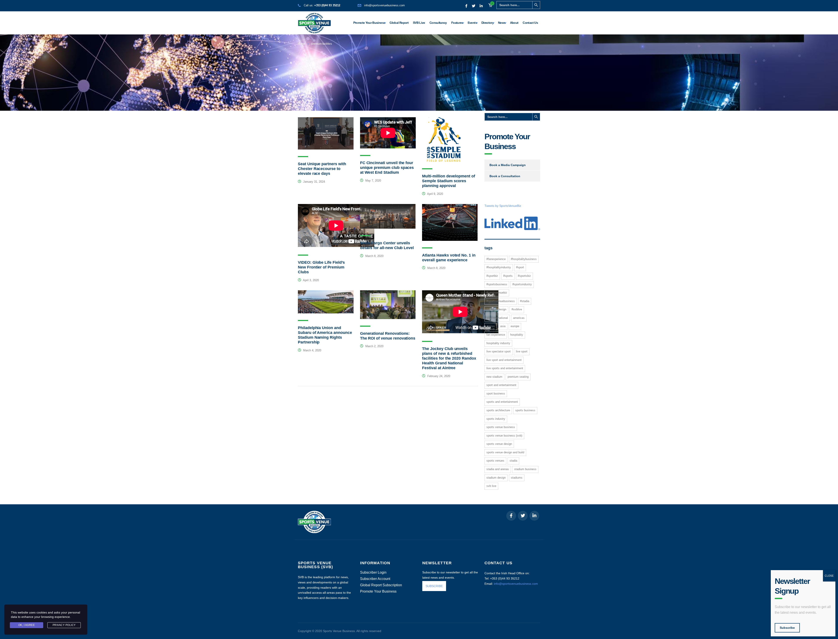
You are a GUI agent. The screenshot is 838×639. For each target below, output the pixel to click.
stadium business (525, 469)
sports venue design (499, 443)
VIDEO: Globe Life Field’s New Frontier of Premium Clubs (321, 267)
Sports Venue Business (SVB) (504, 435)
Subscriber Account (375, 579)
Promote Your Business (369, 22)
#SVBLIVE (517, 309)
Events (472, 22)
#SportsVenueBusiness (500, 301)
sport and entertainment (501, 385)
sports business (525, 410)
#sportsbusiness (496, 284)
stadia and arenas (497, 469)
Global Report (399, 22)
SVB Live (419, 22)
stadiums (516, 477)
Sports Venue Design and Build (505, 452)
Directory (487, 22)
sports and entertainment (502, 401)
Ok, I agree (26, 625)
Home (301, 43)
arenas (490, 326)
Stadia (513, 460)
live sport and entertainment (504, 360)
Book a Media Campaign (507, 165)
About (514, 22)
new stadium (494, 376)
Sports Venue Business (500, 427)
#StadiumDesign (496, 309)
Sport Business (495, 393)
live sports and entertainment (504, 368)
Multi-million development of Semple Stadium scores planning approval (448, 181)
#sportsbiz (524, 275)
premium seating (518, 376)
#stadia (524, 301)
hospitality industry (498, 343)
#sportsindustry (522, 284)
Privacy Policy (64, 625)
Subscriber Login (373, 572)
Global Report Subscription (381, 585)
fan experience (495, 334)
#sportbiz (492, 275)
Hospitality (516, 334)
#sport (520, 267)
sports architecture (498, 410)
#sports (508, 275)
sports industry (495, 418)
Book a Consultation (504, 176)
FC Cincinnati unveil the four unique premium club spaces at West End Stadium (387, 168)
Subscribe (787, 627)
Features (457, 22)
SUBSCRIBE (434, 586)
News (501, 22)
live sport (521, 351)
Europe (515, 326)
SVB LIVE (491, 486)
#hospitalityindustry (498, 267)
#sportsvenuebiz (496, 292)
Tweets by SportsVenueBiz (502, 205)
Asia (502, 326)
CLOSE (829, 575)
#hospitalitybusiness (524, 259)
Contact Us (530, 22)
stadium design (496, 477)
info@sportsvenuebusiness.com (384, 5)
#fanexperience (496, 259)
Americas (519, 318)
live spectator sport (498, 351)
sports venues (495, 460)
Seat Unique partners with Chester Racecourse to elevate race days (322, 169)
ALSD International (497, 318)
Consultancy (438, 22)
